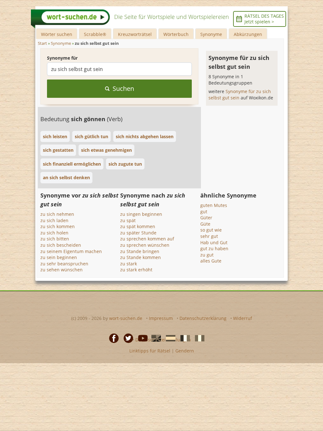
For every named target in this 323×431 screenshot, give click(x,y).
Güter (206, 218)
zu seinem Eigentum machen (71, 251)
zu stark (128, 264)
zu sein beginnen (58, 257)
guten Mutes (213, 205)
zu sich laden (54, 220)
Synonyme (211, 34)
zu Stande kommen (140, 257)
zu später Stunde (138, 233)
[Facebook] (112, 338)
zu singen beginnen (141, 214)
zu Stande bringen (139, 251)
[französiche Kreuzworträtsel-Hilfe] (183, 338)
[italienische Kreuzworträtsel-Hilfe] (197, 338)
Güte (205, 224)
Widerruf (242, 318)
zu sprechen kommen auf (147, 239)
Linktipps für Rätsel (149, 351)
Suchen (123, 88)
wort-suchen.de (125, 318)
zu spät (128, 220)
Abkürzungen (248, 34)
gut (203, 212)
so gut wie (211, 230)
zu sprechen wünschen (144, 245)
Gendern (184, 351)
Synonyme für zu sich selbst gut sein (239, 94)
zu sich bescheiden (60, 245)
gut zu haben (214, 248)
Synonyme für (62, 58)
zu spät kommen (137, 226)
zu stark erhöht (136, 270)
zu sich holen (54, 233)
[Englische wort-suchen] (154, 338)
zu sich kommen (57, 226)
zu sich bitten (54, 239)
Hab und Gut (213, 242)
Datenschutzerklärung (202, 318)
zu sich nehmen (57, 214)
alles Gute (210, 261)
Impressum (161, 318)
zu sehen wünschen (61, 270)
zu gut (207, 255)
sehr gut (209, 236)
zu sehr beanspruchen (64, 264)
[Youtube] (141, 338)
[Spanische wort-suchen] (168, 338)
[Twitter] (126, 338)
